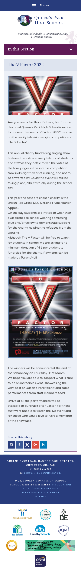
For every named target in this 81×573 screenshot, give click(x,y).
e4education (61, 485)
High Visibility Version (41, 489)
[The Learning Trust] (22, 515)
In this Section (21, 49)
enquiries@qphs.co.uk (42, 473)
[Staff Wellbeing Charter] (50, 546)
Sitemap (40, 497)
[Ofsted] (40, 561)
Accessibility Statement (41, 493)
